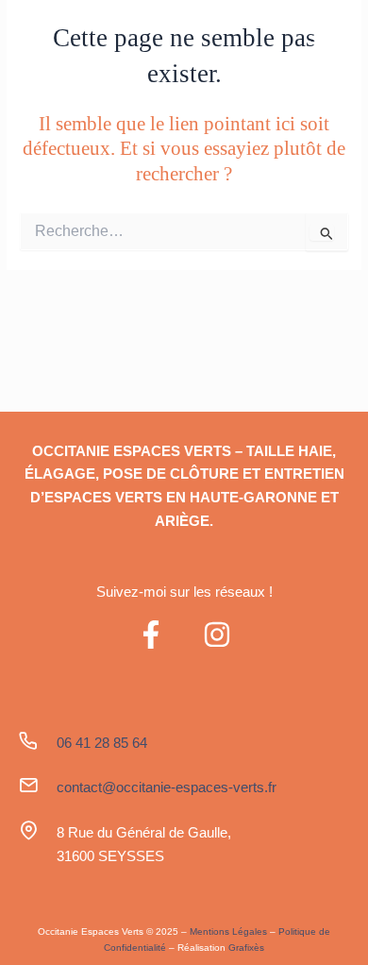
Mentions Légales (228, 931)
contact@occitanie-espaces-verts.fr (166, 787)
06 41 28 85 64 (102, 743)
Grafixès (246, 947)
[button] (320, 38)
